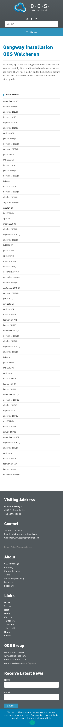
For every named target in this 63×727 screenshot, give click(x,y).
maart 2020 (8, 261)
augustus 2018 (9, 351)
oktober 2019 (9, 282)
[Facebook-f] (31, 18)
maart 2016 (8, 458)
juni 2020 (7, 250)
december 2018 (10, 330)
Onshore (10, 624)
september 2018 (10, 346)
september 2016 (10, 442)
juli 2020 (6, 245)
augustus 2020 (9, 239)
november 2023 (10, 143)
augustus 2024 (9, 127)
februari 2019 (9, 320)
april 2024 (7, 133)
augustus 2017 (9, 416)
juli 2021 (6, 208)
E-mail (7, 692)
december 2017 (10, 394)
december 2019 (10, 271)
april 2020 (7, 255)
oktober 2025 (9, 106)
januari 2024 (8, 138)
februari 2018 (9, 384)
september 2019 (10, 288)
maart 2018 (8, 378)
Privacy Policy (10, 547)
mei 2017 (7, 421)
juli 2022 (6, 181)
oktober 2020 (9, 229)
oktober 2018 (9, 341)
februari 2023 (9, 165)
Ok (32, 722)
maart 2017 (8, 426)
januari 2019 (8, 325)
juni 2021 (7, 213)
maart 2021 (8, 223)
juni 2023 (7, 154)
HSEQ (7, 613)
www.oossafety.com (20, 663)
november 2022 (10, 175)
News (7, 632)
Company (8, 567)
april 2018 (7, 373)
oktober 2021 (9, 197)
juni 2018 (7, 362)
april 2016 (7, 453)
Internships (11, 628)
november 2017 (10, 400)
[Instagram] (27, 18)
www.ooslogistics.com (15, 655)
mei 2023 (7, 159)
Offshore (10, 620)
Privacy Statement (24, 547)
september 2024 (10, 122)
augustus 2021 (9, 202)
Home (7, 602)
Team (7, 574)
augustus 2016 (9, 447)
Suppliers (9, 585)
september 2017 (10, 410)
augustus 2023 (9, 149)
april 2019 (7, 309)
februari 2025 (9, 117)
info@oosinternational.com (24, 534)
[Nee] (59, 717)
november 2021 (10, 191)
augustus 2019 (9, 293)
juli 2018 (6, 357)
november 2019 (10, 277)
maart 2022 (8, 186)
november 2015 (10, 474)
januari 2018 (8, 389)
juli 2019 (6, 298)
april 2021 (7, 218)
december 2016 (10, 437)
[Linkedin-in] (36, 18)
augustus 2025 (9, 112)
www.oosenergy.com (14, 652)
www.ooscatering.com (15, 659)
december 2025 (10, 101)
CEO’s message (11, 563)
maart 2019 (8, 314)
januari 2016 (8, 469)
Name (7, 679)
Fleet (6, 609)
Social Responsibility (14, 578)
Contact (8, 635)
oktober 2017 (9, 405)
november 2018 (10, 335)
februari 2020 (9, 266)
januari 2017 (8, 431)
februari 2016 (9, 463)
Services (8, 606)
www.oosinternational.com (26, 537)
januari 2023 (8, 170)
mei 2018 (7, 367)
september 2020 (10, 234)
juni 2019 (7, 304)
